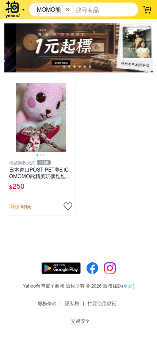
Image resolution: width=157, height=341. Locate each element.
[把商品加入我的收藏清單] (68, 206)
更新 (128, 285)
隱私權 (72, 303)
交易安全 (80, 320)
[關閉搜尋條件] (67, 9)
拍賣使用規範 (102, 303)
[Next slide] (70, 117)
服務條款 (47, 303)
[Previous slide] (11, 117)
